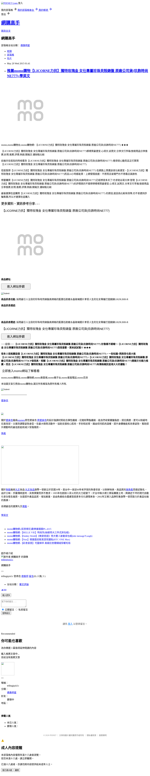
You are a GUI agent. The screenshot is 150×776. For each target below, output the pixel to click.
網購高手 (10, 22)
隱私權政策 (91, 735)
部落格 (10, 55)
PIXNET (53, 735)
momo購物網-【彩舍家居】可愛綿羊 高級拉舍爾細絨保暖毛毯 (38, 543)
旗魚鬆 (129, 489)
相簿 (9, 51)
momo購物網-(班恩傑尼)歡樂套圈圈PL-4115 (29, 529)
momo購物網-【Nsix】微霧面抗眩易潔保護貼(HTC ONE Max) (38, 539)
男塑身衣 (42, 420)
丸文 (17, 489)
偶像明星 (25, 45)
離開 (17, 770)
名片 (9, 58)
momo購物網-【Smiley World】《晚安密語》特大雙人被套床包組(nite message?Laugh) (49, 536)
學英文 (4, 515)
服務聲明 (103, 735)
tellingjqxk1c (7, 559)
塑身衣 (4, 400)
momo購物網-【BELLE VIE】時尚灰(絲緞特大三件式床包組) (38, 532)
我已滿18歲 (7, 770)
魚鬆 (3, 433)
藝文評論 (24, 584)
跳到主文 (6, 31)
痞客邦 (24, 576)
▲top (3, 589)
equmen (21, 420)
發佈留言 (6, 613)
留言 (31, 576)
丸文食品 (30, 489)
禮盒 (24, 506)
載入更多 (6, 595)
